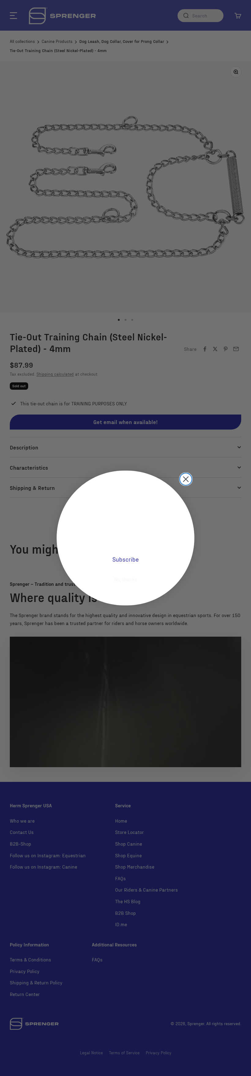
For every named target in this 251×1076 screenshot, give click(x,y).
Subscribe (125, 559)
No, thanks (125, 579)
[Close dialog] (186, 479)
